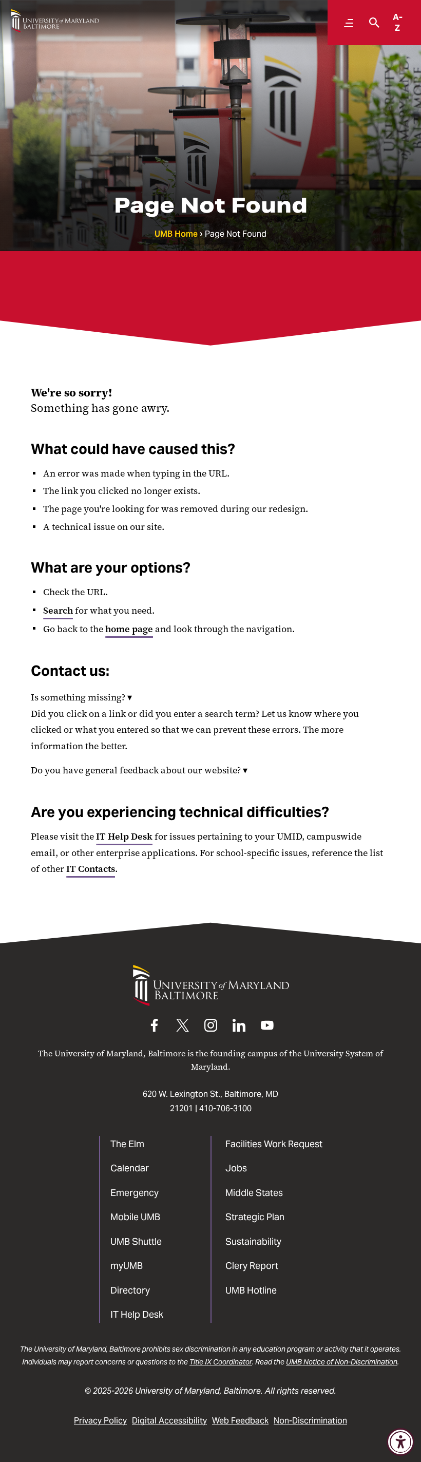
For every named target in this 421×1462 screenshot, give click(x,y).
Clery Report (251, 1265)
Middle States (254, 1193)
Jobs (236, 1168)
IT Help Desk (124, 836)
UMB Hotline (251, 1290)
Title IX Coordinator (220, 1361)
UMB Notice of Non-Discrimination (341, 1361)
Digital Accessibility (169, 1420)
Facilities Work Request (273, 1144)
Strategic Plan (254, 1217)
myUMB (126, 1265)
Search (58, 610)
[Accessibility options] (400, 1442)
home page (129, 629)
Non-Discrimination (310, 1420)
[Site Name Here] (55, 20)
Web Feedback (240, 1420)
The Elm (127, 1144)
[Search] (371, 22)
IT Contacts (90, 869)
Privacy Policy (100, 1420)
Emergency (134, 1193)
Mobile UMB (135, 1217)
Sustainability (253, 1241)
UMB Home (176, 234)
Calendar (129, 1168)
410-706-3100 (225, 1108)
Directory (130, 1290)
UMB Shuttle (136, 1241)
